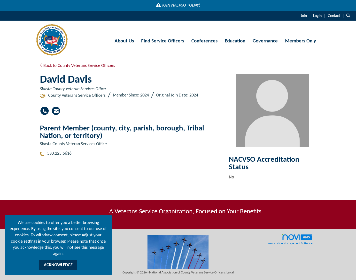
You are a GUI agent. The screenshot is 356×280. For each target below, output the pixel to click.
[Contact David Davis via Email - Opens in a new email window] (56, 110)
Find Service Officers (162, 41)
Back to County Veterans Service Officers (78, 66)
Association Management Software (290, 243)
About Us (124, 41)
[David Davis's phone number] (44, 110)
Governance (265, 41)
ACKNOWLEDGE (58, 265)
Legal (230, 272)
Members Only (300, 41)
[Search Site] (349, 16)
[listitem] (306, 16)
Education (235, 41)
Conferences (204, 41)
